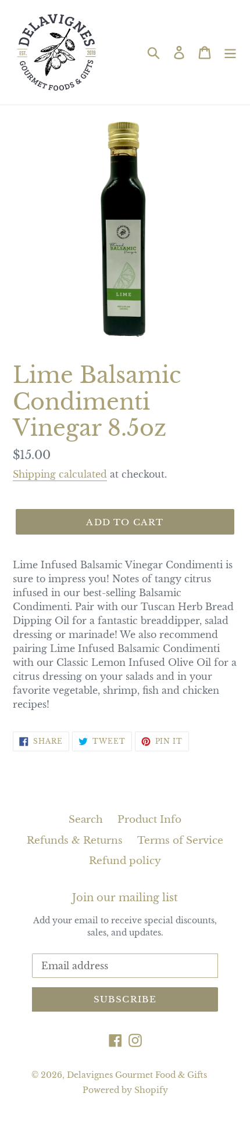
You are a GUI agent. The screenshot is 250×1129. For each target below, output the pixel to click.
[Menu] (230, 52)
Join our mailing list (125, 898)
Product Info (149, 819)
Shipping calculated (60, 474)
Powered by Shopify (125, 1090)
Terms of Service (180, 840)
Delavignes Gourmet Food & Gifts (137, 1075)
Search (86, 819)
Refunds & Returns (75, 840)
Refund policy (125, 861)
